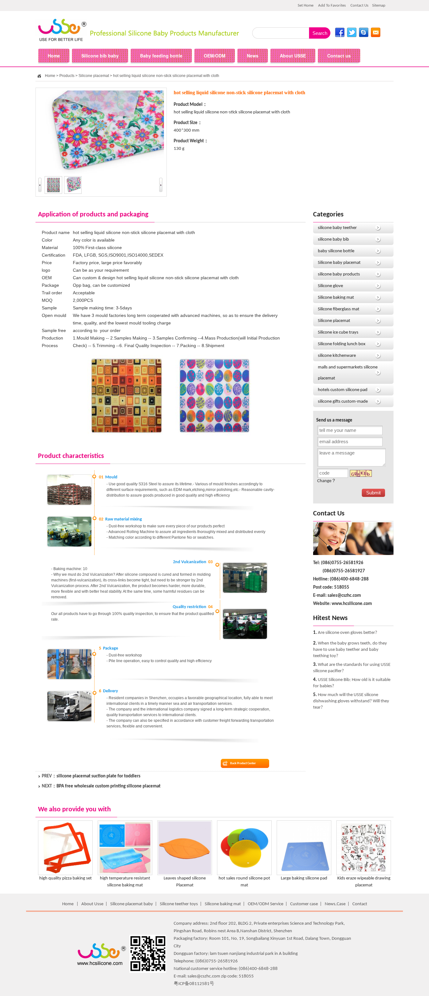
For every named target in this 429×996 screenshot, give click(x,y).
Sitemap (378, 5)
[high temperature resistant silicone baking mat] (125, 874)
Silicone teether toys (179, 904)
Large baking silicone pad (304, 878)
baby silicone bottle (336, 251)
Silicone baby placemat (339, 262)
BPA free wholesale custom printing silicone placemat (108, 786)
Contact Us (359, 5)
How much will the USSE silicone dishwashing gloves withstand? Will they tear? (351, 701)
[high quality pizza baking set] (65, 874)
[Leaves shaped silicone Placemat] (184, 874)
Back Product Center (243, 763)
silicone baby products (339, 274)
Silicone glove (330, 286)
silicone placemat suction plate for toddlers (98, 776)
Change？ (326, 481)
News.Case (335, 904)
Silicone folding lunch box (342, 344)
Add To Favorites (332, 5)
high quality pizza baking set (65, 878)
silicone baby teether (337, 228)
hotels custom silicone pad (342, 390)
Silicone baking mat (336, 297)
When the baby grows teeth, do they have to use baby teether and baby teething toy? (350, 649)
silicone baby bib (333, 239)
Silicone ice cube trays (338, 332)
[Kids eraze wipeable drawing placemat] (363, 874)
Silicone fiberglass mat (338, 309)
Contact (359, 904)
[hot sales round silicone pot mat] (244, 874)
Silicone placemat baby (131, 904)
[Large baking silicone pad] (304, 874)
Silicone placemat (94, 75)
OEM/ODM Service (265, 904)
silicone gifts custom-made (343, 401)
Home (50, 75)
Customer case (304, 904)
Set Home (305, 5)
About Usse (92, 904)
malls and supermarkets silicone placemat (347, 373)
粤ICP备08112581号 (194, 984)
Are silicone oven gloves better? (347, 632)
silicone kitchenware (337, 355)
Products (66, 75)
